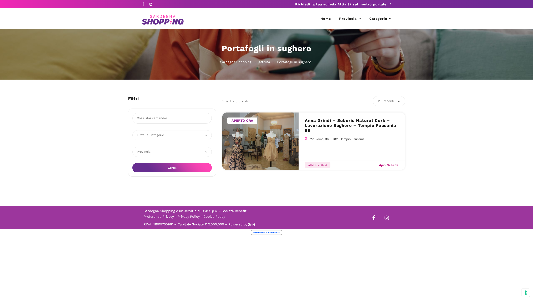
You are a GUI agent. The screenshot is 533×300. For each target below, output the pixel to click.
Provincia (348, 19)
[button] (172, 135)
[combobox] (389, 101)
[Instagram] (150, 4)
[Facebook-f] (143, 4)
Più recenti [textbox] (386, 101)
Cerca (172, 168)
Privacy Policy (189, 217)
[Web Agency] (251, 224)
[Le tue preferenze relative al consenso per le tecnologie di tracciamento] (526, 293)
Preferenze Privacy (159, 217)
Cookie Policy (214, 217)
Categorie (378, 19)
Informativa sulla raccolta (266, 232)
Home (325, 19)
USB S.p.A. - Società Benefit (224, 211)
